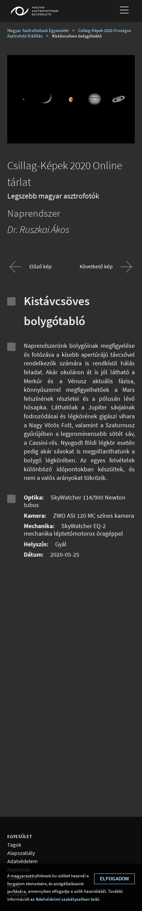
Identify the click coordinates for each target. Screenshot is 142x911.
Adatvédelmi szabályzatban (63, 899)
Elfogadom (114, 878)
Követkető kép (96, 266)
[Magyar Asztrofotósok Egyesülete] (35, 11)
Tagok (14, 845)
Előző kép (40, 266)
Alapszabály (21, 853)
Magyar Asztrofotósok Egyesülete (38, 30)
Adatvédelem (22, 861)
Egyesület (19, 836)
